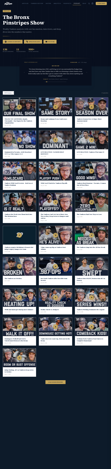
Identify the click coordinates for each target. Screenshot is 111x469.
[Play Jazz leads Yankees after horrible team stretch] (55, 266)
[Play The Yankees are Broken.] (19, 266)
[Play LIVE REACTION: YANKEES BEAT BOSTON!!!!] (55, 140)
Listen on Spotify (13, 42)
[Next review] (86, 72)
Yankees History (37, 3)
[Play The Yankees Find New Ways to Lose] (91, 202)
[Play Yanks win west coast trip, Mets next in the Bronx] (55, 326)
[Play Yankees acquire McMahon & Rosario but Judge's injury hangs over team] (19, 235)
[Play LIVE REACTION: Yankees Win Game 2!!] (91, 140)
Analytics (57, 3)
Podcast (77, 3)
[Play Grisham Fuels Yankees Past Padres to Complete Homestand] (91, 326)
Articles (25, 3)
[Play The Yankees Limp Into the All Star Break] (91, 235)
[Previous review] (24, 72)
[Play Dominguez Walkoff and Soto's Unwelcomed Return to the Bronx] (19, 326)
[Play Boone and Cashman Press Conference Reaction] (55, 107)
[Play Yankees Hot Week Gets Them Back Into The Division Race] (19, 202)
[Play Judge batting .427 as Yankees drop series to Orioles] (19, 357)
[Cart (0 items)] (92, 3)
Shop (84, 3)
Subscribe (101, 3)
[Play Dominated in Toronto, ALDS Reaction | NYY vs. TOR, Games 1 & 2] (19, 140)
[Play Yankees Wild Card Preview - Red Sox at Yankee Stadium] (19, 171)
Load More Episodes (55, 382)
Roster (48, 3)
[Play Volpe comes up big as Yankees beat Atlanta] (55, 235)
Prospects (67, 3)
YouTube (51, 42)
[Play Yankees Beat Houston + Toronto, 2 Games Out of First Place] (91, 171)
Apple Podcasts (34, 42)
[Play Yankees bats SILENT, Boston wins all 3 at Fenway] (91, 266)
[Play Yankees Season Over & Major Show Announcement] (91, 107)
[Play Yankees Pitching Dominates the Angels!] (91, 297)
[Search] (89, 3)
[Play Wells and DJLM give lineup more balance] (19, 297)
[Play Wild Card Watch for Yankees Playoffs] (55, 171)
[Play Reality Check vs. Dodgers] (55, 297)
